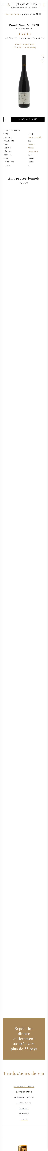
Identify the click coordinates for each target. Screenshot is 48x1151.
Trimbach (24, 1114)
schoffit (24, 1108)
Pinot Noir (33, 151)
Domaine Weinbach (24, 1086)
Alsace (31, 148)
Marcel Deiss (24, 1103)
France (31, 144)
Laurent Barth (24, 29)
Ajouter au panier (28, 119)
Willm (24, 1119)
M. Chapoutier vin (24, 1097)
